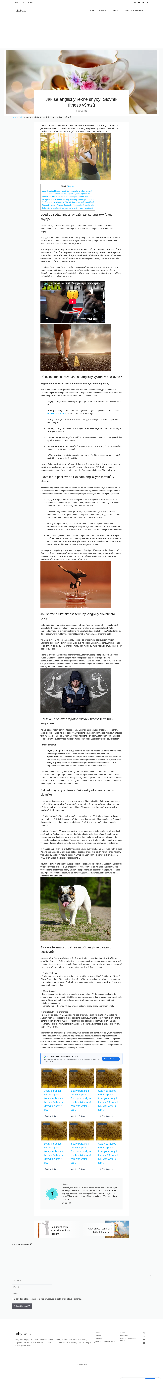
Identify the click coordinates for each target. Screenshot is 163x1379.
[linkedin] (135, 2)
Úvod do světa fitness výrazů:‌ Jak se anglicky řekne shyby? (67, 191)
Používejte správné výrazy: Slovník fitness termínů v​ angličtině (68, 202)
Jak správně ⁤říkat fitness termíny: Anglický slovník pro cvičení (68, 199)
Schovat (71, 186)
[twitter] (143, 2)
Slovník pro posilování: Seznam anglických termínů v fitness (67, 197)
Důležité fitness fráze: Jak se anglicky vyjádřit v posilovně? (66, 194)
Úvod (92, 11)
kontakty (19, 2)
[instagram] (147, 2)
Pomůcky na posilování (105, 1341)
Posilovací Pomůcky (134, 11)
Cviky (115, 11)
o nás (30, 2)
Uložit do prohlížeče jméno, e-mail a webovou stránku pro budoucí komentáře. (48, 1299)
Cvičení (102, 11)
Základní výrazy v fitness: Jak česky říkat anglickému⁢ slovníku (68, 205)
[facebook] (139, 2)
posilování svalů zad (55, 413)
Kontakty (124, 1335)
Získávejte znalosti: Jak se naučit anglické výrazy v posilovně (67, 208)
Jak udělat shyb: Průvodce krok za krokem (60, 1230)
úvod (98, 1333)
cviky (98, 1335)
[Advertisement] (81, 33)
